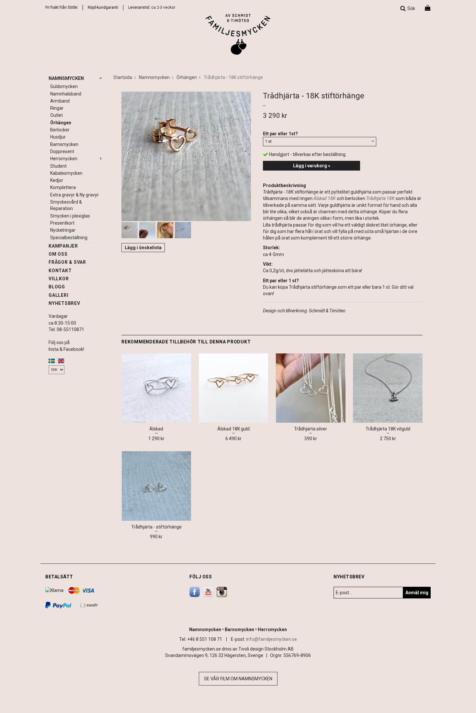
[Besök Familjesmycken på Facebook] (194, 591)
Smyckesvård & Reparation (66, 205)
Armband (60, 101)
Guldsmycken (64, 86)
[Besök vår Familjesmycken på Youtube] (208, 591)
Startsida (122, 77)
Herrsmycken (63, 158)
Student (58, 166)
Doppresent (62, 151)
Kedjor (56, 180)
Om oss (58, 254)
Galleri (58, 295)
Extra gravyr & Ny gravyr (74, 194)
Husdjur (58, 136)
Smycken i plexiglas (70, 215)
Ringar (56, 108)
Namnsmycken (66, 78)
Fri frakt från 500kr (61, 7)
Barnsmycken (64, 144)
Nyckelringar (62, 230)
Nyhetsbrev (64, 303)
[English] (61, 360)
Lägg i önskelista (143, 247)
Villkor (59, 278)
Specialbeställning (68, 237)
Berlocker (60, 129)
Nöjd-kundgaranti (103, 7)
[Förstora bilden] (186, 155)
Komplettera (63, 187)
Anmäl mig (416, 592)
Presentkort (62, 223)
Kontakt (60, 270)
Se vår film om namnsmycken (238, 678)
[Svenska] (52, 360)
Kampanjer (63, 246)
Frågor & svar (67, 262)
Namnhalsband (65, 93)
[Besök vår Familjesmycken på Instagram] (222, 591)
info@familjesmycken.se (271, 639)
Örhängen (60, 122)
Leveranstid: (139, 7)
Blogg (57, 286)
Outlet (56, 115)
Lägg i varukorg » (311, 165)
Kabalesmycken (66, 173)
